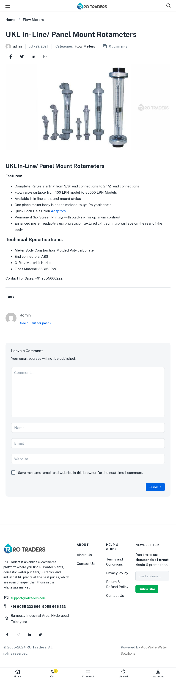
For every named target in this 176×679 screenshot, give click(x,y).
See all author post (34, 323)
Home (17, 676)
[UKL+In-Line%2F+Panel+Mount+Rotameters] (22, 56)
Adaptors (58, 211)
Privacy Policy (117, 573)
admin (17, 46)
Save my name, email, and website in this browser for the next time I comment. (80, 473)
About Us (84, 555)
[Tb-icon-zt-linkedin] (29, 635)
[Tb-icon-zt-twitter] (40, 635)
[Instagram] (18, 635)
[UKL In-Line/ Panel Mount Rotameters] (10, 56)
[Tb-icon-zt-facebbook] (7, 635)
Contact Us (86, 564)
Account (158, 676)
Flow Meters (33, 20)
